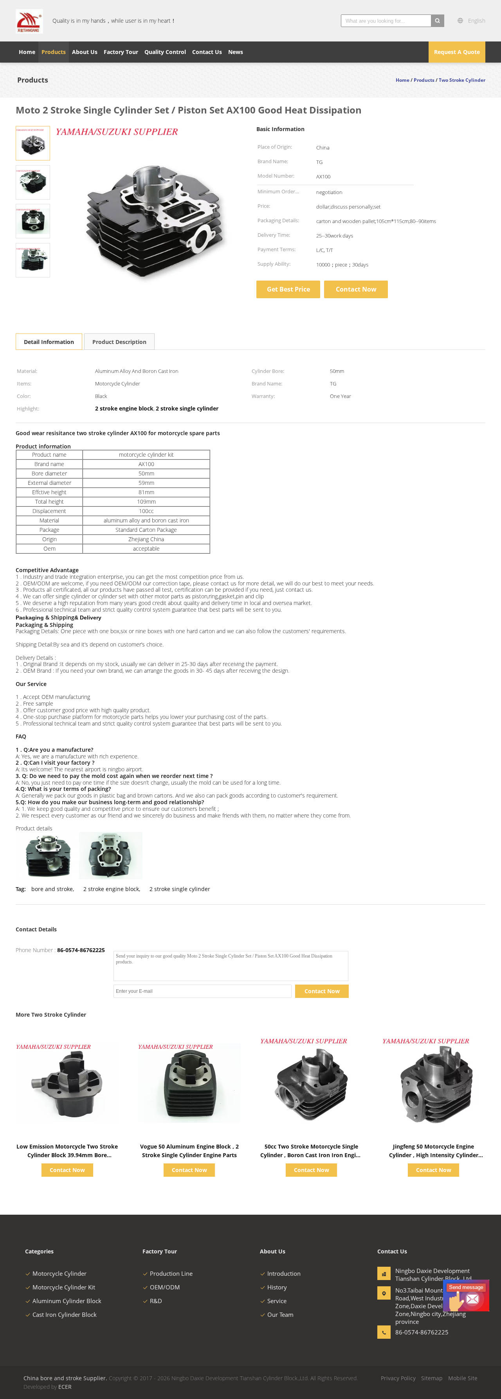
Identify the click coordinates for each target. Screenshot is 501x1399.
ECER (65, 1386)
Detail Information (49, 342)
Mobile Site (463, 1378)
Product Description (119, 342)
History (277, 1287)
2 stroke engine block (111, 889)
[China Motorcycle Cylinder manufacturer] (29, 20)
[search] (437, 20)
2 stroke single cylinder (180, 889)
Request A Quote (457, 52)
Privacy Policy (398, 1378)
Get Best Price (288, 289)
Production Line (171, 1273)
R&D (156, 1301)
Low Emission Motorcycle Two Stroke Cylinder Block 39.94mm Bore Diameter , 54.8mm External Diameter (67, 1155)
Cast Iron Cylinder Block (64, 1314)
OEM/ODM (165, 1287)
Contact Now (356, 289)
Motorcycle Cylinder (59, 1273)
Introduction (284, 1273)
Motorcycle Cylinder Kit (63, 1287)
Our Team (280, 1314)
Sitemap (432, 1378)
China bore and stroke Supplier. (66, 1378)
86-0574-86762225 (81, 950)
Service (277, 1301)
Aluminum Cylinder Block (66, 1301)
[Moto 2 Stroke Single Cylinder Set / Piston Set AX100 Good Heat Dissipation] (33, 142)
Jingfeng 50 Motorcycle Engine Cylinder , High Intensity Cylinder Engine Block (433, 1155)
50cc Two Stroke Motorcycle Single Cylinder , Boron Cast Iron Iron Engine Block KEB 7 (311, 1155)
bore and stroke (52, 889)
